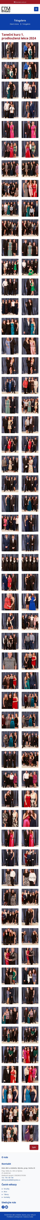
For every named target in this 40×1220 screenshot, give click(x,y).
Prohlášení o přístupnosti (14, 1217)
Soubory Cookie (28, 1217)
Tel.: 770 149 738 (7, 1178)
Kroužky (6, 1189)
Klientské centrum (21, 2)
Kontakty (7, 1197)
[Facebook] (3, 1207)
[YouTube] (6, 1207)
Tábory (6, 1194)
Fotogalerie (26, 24)
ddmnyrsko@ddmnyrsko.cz (11, 1180)
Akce (5, 1192)
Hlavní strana (14, 24)
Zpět (34, 1147)
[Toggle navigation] (36, 9)
